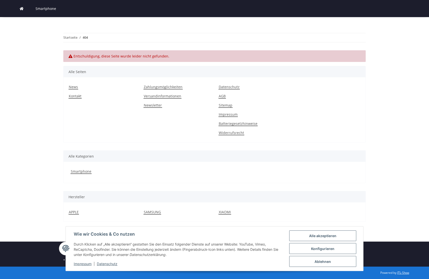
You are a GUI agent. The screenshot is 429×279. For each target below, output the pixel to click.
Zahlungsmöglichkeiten (163, 86)
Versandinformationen (162, 96)
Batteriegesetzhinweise (238, 123)
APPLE (74, 212)
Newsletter (153, 105)
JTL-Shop (403, 273)
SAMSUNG (152, 212)
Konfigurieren (322, 249)
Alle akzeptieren (322, 236)
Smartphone (81, 171)
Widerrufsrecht (231, 132)
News (73, 86)
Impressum (83, 264)
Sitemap (225, 105)
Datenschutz (107, 264)
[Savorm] (22, 8)
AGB (222, 96)
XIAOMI (225, 212)
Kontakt (75, 96)
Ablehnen (323, 261)
